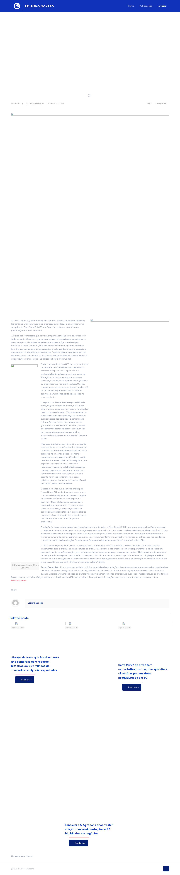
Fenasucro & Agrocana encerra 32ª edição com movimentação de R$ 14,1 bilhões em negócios (89, 829)
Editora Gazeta (33, 103)
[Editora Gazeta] (34, 6)
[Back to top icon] (166, 868)
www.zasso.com (18, 580)
